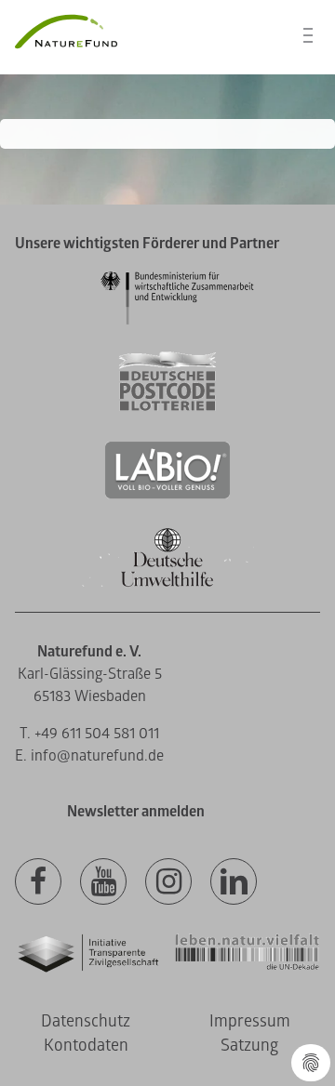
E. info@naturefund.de (89, 756)
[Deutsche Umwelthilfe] (167, 583)
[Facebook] (38, 882)
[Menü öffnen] (308, 35)
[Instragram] (168, 882)
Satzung (249, 1045)
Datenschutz (85, 1021)
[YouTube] (103, 882)
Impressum (249, 1021)
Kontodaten (86, 1045)
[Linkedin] (233, 882)
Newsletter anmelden (136, 811)
